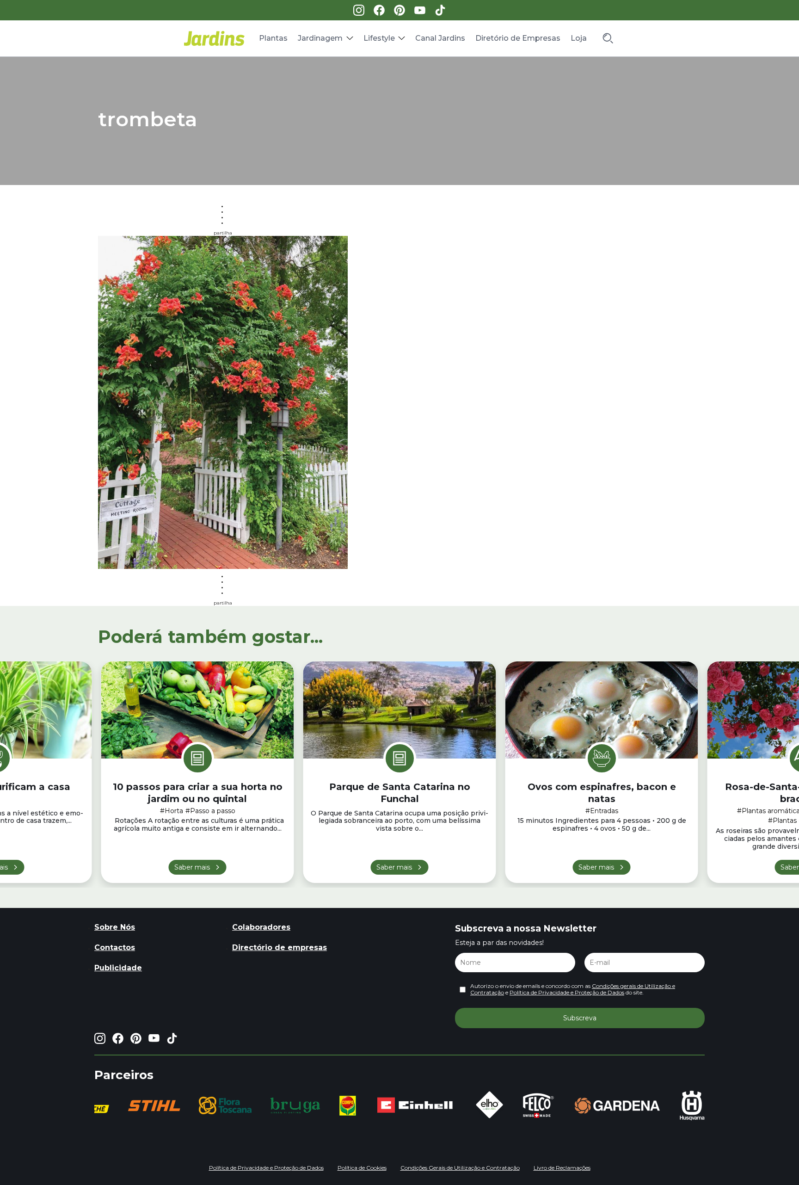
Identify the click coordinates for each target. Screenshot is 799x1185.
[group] (154, 1105)
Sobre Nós (114, 927)
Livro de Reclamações (562, 1167)
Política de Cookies (362, 1167)
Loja (579, 38)
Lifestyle (379, 38)
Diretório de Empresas (517, 38)
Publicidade (118, 967)
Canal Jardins (440, 38)
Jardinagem (320, 38)
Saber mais (192, 867)
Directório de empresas (279, 947)
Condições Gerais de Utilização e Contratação (460, 1167)
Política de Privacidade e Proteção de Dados (567, 992)
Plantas (273, 38)
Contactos (114, 947)
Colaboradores (261, 927)
